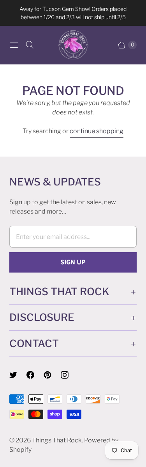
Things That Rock (57, 440)
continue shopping (96, 131)
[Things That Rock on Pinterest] (52, 374)
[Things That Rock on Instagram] (69, 374)
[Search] (29, 45)
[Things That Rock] (73, 44)
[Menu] (14, 45)
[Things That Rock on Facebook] (35, 374)
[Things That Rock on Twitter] (17, 374)
